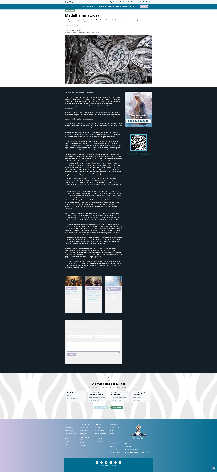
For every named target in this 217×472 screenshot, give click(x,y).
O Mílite (112, 446)
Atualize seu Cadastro (101, 433)
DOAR (144, 6)
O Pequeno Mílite (115, 452)
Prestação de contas (71, 433)
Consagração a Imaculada (84, 434)
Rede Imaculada (114, 427)
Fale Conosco (128, 446)
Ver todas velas (101, 407)
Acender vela (117, 407)
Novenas (82, 442)
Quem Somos (69, 427)
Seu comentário (71, 340)
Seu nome (70, 332)
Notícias (112, 433)
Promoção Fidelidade (101, 439)
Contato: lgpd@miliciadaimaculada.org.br (137, 452)
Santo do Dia (83, 430)
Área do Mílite (99, 442)
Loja (66, 444)
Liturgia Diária (84, 427)
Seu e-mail (98, 332)
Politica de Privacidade (131, 449)
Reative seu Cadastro (101, 436)
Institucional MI (69, 430)
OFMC (67, 442)
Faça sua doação (99, 430)
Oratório (67, 436)
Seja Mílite (98, 427)
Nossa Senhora (70, 10)
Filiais (66, 439)
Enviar (72, 354)
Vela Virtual (83, 445)
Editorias (112, 430)
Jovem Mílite (113, 449)
